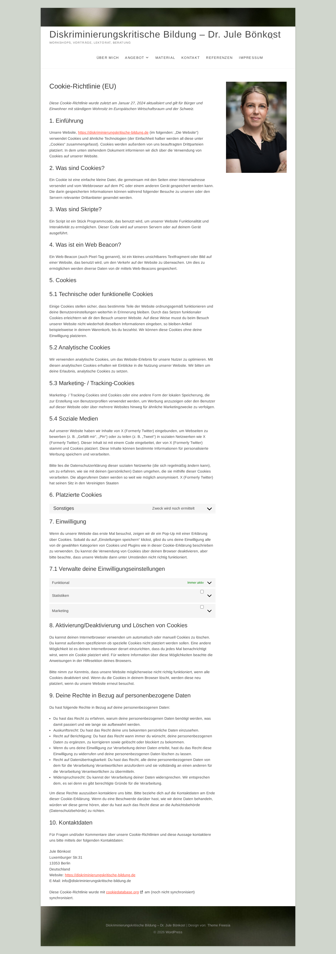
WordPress (174, 932)
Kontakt (190, 58)
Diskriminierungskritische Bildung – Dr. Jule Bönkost (165, 34)
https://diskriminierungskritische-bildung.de (113, 132)
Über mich (108, 58)
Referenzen (219, 58)
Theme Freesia (218, 925)
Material (165, 58)
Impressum (251, 58)
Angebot (134, 58)
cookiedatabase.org (122, 892)
